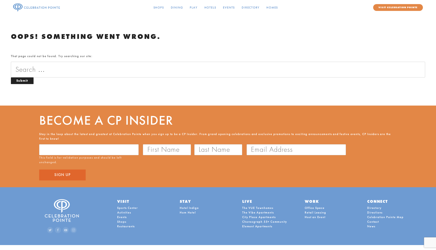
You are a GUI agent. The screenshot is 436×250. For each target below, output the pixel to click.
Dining (177, 7)
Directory (251, 7)
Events (229, 7)
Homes (272, 7)
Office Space (315, 208)
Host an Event (315, 217)
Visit (398, 7)
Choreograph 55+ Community (264, 222)
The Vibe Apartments (258, 212)
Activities (124, 212)
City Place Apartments (259, 217)
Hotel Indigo (189, 208)
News (371, 226)
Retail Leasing (315, 212)
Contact (373, 222)
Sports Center (127, 208)
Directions (375, 212)
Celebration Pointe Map (385, 217)
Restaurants (126, 226)
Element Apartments (257, 226)
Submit (25, 80)
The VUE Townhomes (257, 208)
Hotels (210, 7)
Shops (158, 7)
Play (193, 7)
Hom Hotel (188, 212)
